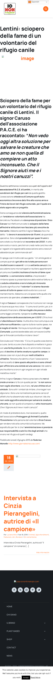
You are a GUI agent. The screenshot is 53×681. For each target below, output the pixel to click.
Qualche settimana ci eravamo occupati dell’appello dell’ (26, 186)
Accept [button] (26, 677)
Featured (7, 537)
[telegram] (38, 589)
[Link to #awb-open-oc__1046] (45, 8)
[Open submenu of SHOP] (44, 639)
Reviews (19, 537)
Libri (13, 537)
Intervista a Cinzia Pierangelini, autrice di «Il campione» (22, 513)
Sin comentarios (30, 537)
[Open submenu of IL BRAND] (44, 623)
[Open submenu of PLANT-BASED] (44, 631)
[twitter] (20, 589)
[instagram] (26, 589)
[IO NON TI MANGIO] (10, 3)
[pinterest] (32, 589)
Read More (35, 677)
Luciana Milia (12, 535)
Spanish (35, 2)
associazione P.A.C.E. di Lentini (15, 189)
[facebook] (14, 589)
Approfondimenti (42, 535)
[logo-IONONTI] (26, 581)
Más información (42, 552)
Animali (32, 535)
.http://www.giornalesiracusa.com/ (24, 443)
